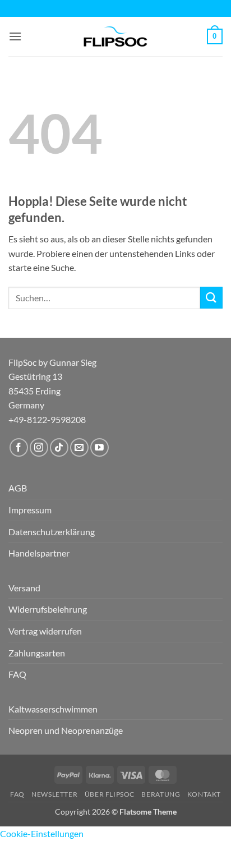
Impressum (30, 509)
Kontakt (204, 794)
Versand (24, 587)
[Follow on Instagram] (39, 447)
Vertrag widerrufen (45, 631)
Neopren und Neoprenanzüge (65, 730)
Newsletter (54, 794)
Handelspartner (39, 553)
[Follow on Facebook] (19, 447)
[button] (15, 36)
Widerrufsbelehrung (47, 609)
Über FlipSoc (110, 794)
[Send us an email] (79, 447)
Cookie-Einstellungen (42, 833)
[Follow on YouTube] (99, 447)
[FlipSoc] (115, 36)
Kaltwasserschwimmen (53, 709)
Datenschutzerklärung (51, 531)
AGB (17, 487)
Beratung (160, 794)
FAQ (17, 674)
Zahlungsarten (36, 652)
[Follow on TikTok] (59, 447)
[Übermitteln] (211, 298)
